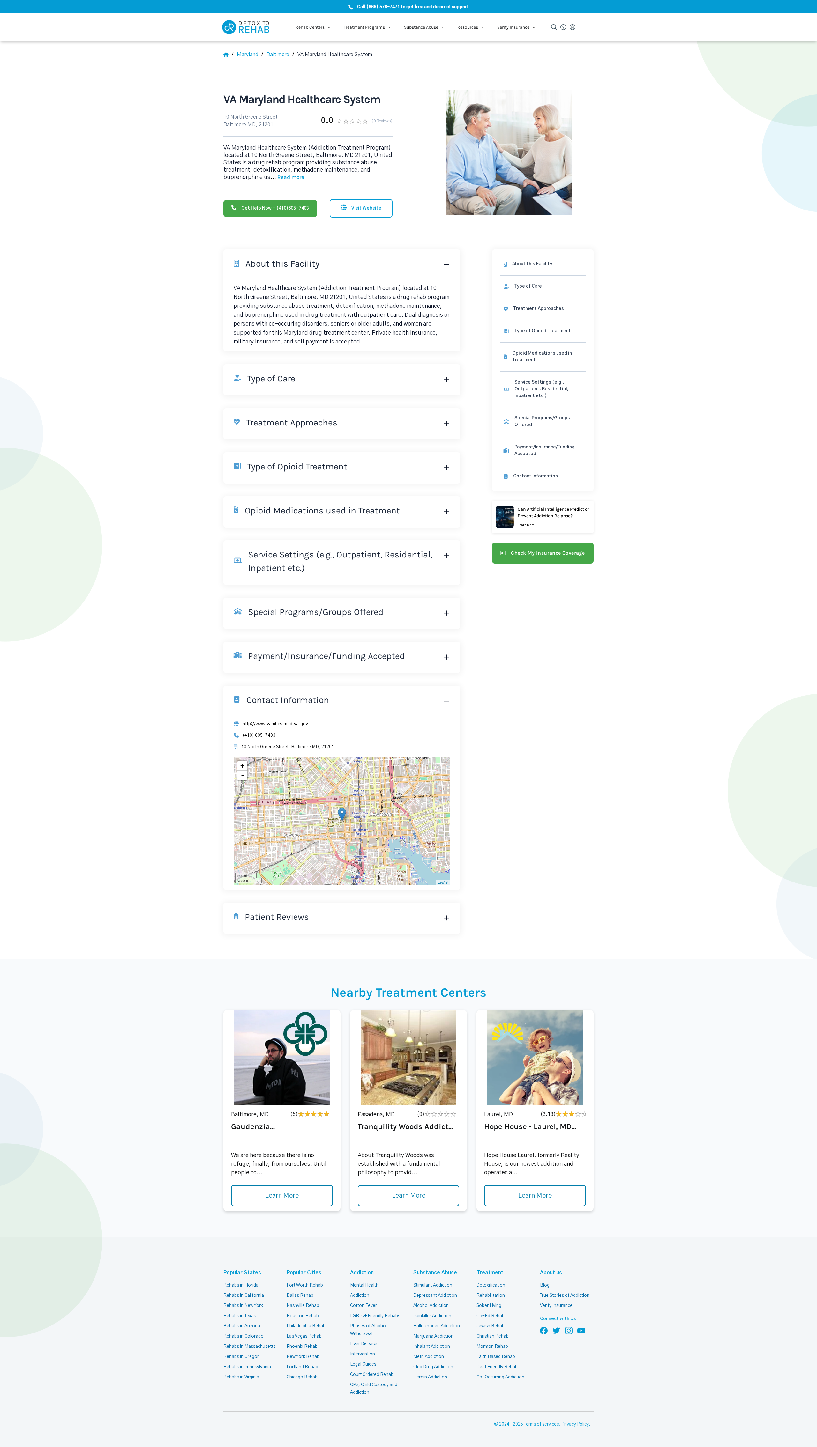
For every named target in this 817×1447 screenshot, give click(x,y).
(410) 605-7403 (259, 735)
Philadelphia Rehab (306, 1326)
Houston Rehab (303, 1316)
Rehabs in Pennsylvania (247, 1367)
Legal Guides (363, 1364)
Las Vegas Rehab (304, 1336)
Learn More (282, 1195)
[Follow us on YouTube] (581, 1330)
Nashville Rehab (303, 1305)
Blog (545, 1285)
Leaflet (443, 882)
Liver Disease (363, 1344)
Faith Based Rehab (495, 1357)
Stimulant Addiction (432, 1285)
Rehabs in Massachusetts (249, 1346)
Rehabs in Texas (239, 1316)
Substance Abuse (435, 1272)
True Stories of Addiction (564, 1295)
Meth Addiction (428, 1357)
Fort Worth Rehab (305, 1285)
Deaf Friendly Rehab (497, 1367)
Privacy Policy (575, 1424)
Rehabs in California (243, 1295)
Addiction (362, 1272)
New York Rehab (303, 1357)
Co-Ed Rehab (490, 1316)
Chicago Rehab (302, 1377)
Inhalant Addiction (431, 1346)
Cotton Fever (363, 1305)
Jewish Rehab (490, 1326)
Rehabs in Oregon (241, 1357)
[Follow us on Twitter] (556, 1330)
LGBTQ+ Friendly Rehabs (375, 1316)
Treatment (489, 1272)
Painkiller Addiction (432, 1316)
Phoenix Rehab (302, 1346)
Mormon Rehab (492, 1346)
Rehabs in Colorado (243, 1336)
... (287, 177)
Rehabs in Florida (241, 1285)
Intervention (362, 1354)
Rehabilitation (490, 1295)
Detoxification (490, 1285)
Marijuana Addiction (433, 1336)
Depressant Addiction (435, 1295)
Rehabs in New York (243, 1305)
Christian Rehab (492, 1336)
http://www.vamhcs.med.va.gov (275, 724)
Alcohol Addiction (431, 1305)
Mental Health (364, 1285)
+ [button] (242, 766)
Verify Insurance (556, 1305)
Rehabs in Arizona (241, 1326)
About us (551, 1272)
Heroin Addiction (430, 1377)
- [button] (242, 775)
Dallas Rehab (300, 1295)
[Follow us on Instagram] (569, 1330)
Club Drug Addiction (433, 1367)
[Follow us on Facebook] (544, 1330)
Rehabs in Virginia (241, 1377)
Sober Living (488, 1305)
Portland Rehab (302, 1367)
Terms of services (541, 1424)
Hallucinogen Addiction (436, 1326)
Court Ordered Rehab (372, 1374)
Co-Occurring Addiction (500, 1377)
